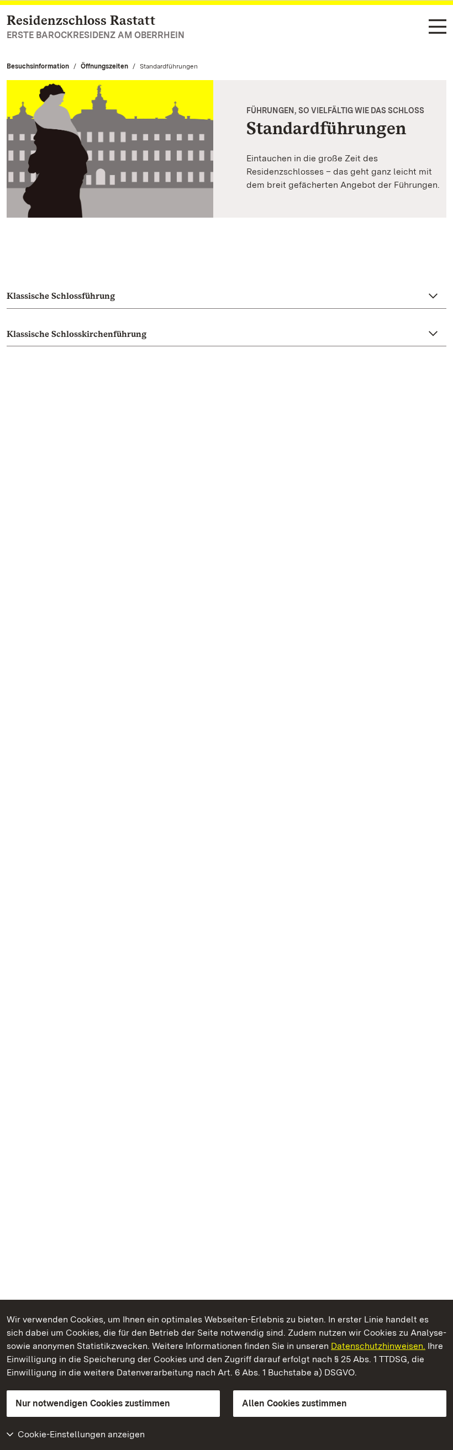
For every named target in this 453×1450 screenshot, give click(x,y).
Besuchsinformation (38, 66)
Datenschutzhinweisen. (378, 1346)
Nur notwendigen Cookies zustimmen (92, 1403)
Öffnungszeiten (104, 66)
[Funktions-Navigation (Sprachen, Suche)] (437, 27)
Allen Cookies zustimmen (294, 1403)
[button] (226, 296)
